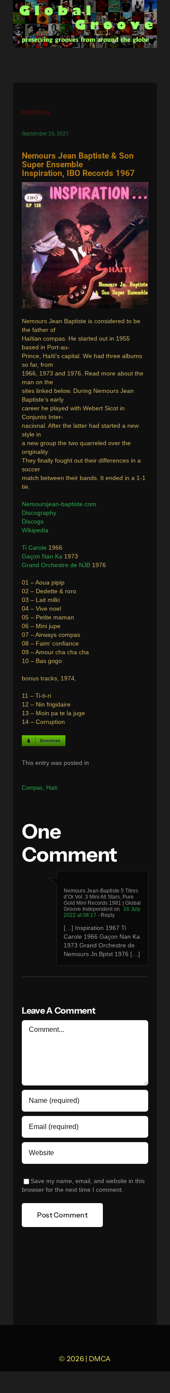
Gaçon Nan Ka (42, 556)
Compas (32, 787)
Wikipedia (35, 530)
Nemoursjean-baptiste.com (59, 504)
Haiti (52, 787)
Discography (39, 513)
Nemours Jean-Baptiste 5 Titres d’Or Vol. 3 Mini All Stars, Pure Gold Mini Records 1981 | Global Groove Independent (102, 900)
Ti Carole (34, 547)
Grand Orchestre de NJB (56, 565)
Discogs (33, 521)
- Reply (105, 915)
